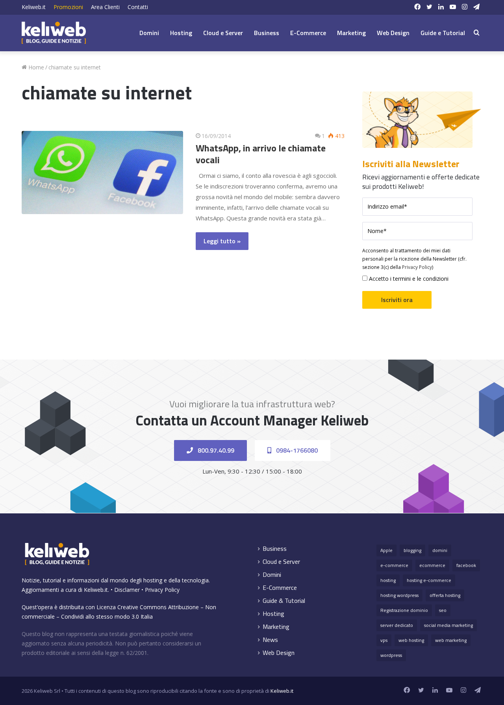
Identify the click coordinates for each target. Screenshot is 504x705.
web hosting (411, 640)
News (270, 640)
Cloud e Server (223, 32)
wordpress (391, 655)
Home (35, 67)
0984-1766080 (296, 450)
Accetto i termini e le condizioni (407, 278)
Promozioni (68, 7)
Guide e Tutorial (443, 32)
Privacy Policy (417, 267)
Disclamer (127, 589)
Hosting (181, 32)
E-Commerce (308, 32)
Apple (386, 550)
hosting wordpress (399, 595)
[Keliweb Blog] (54, 33)
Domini (149, 32)
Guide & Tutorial (284, 601)
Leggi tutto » (222, 241)
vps (383, 640)
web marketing (451, 640)
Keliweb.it (34, 7)
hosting (388, 580)
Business (266, 32)
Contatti (138, 7)
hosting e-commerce (429, 580)
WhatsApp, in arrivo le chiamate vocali (261, 154)
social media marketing (448, 625)
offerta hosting (445, 595)
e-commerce (394, 565)
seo (443, 610)
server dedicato (396, 625)
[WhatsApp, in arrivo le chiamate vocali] (102, 172)
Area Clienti (105, 7)
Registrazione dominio (404, 610)
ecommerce (432, 565)
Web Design (393, 32)
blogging (412, 550)
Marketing (351, 32)
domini (439, 550)
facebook (466, 565)
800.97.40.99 (215, 450)
